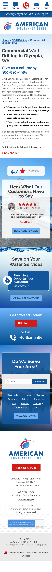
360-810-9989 (26, 5)
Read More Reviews (26, 231)
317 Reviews (33, 171)
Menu (5, 8)
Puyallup (12, 399)
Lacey (27, 395)
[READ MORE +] (10, 152)
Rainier (25, 399)
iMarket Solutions (16, 553)
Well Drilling (19, 40)
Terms (41, 526)
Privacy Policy (19, 524)
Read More (26, 222)
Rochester (39, 399)
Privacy (37, 526)
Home (5, 40)
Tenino (37, 403)
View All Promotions (26, 298)
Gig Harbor (14, 395)
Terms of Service (27, 524)
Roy (14, 403)
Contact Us (26, 323)
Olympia (40, 395)
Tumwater (21, 407)
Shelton (25, 403)
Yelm (34, 407)
